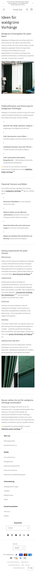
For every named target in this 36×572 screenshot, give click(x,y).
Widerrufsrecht (25, 562)
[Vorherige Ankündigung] (3, 3)
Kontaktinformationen (19, 568)
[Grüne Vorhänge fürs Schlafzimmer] (18, 388)
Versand (27, 565)
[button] (4, 9)
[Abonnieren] (27, 528)
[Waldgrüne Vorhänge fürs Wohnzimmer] (18, 94)
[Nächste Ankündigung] (32, 3)
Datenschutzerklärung (14, 565)
